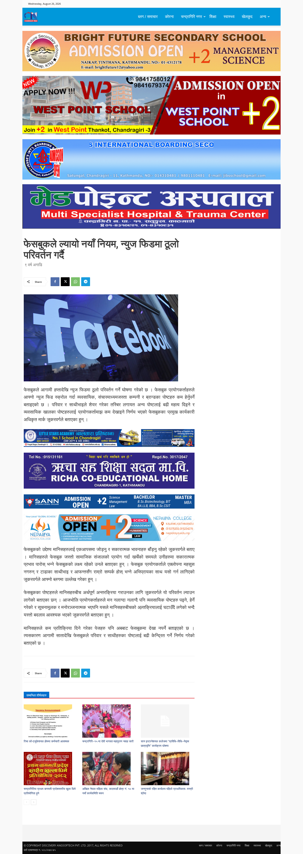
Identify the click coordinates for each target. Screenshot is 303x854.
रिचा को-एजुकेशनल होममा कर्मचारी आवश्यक (46, 741)
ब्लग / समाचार (148, 16)
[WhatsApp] (75, 281)
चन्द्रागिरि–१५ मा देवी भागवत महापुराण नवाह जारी (108, 741)
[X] (65, 281)
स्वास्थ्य (229, 16)
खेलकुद (247, 16)
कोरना (169, 16)
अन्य (263, 16)
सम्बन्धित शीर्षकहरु (36, 695)
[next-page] (33, 802)
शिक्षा (212, 16)
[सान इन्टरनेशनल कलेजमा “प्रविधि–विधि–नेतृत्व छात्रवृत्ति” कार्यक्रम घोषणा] (168, 721)
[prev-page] (26, 802)
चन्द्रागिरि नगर (191, 16)
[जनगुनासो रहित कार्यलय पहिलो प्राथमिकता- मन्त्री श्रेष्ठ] (168, 768)
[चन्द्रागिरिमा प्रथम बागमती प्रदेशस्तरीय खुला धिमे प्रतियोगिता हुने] (51, 768)
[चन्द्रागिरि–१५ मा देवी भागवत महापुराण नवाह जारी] (109, 721)
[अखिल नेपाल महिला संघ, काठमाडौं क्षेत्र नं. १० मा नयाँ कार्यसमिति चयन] (109, 768)
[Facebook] (55, 281)
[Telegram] (85, 281)
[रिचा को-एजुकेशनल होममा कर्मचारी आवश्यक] (51, 721)
